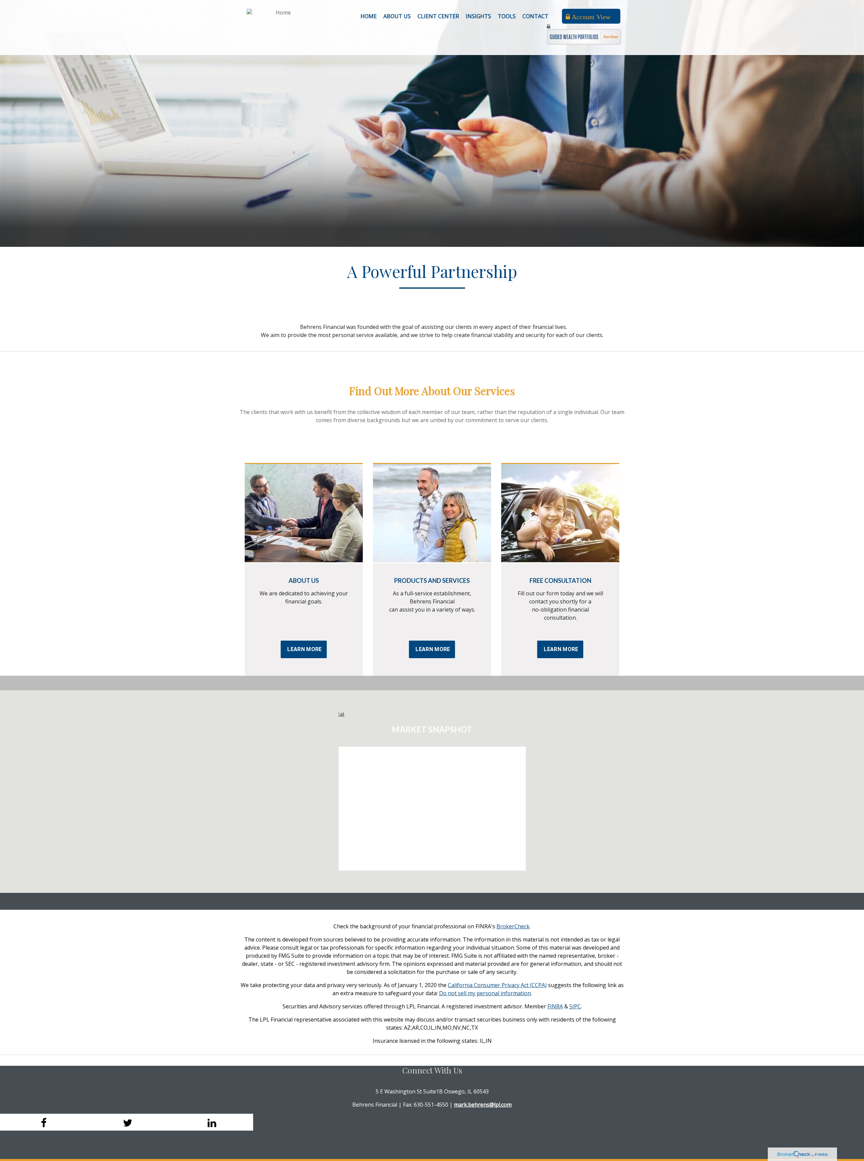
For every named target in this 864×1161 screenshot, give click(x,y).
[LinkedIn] (211, 1122)
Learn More (304, 649)
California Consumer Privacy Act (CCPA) (497, 985)
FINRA (555, 1006)
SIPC (575, 1006)
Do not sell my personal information (485, 993)
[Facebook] (42, 1122)
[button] (397, 16)
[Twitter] (126, 1122)
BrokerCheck (513, 926)
